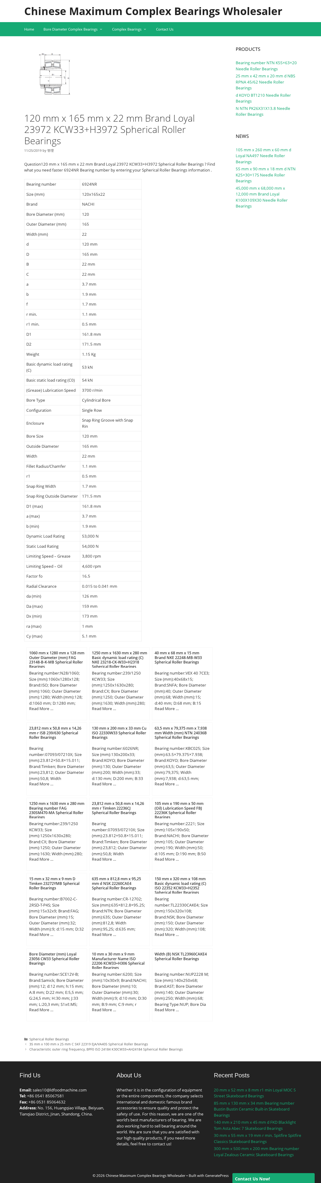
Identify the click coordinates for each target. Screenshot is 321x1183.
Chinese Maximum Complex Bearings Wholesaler (153, 11)
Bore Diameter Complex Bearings (70, 29)
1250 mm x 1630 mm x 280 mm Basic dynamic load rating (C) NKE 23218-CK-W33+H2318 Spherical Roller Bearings (119, 659)
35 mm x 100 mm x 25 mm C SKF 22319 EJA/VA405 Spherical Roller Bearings (88, 1044)
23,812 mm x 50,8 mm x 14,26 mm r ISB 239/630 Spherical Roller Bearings (55, 733)
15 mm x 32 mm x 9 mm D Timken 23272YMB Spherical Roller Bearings (54, 883)
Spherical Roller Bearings (49, 1039)
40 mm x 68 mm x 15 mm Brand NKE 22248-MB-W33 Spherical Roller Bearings (178, 657)
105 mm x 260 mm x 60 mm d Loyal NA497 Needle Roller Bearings (263, 155)
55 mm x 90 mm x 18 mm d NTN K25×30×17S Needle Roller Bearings (266, 175)
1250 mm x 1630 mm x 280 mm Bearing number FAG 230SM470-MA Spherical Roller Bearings (56, 810)
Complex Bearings (126, 29)
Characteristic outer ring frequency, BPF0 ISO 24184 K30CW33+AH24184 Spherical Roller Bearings (106, 1049)
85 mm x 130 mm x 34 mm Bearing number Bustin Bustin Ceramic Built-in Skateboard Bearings (254, 1109)
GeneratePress (217, 1175)
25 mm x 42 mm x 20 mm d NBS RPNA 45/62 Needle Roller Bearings (265, 82)
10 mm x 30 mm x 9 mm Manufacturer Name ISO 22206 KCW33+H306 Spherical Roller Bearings (118, 960)
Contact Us (164, 29)
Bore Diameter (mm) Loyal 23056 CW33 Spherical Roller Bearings (54, 958)
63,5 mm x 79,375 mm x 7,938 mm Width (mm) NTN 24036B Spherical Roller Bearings (181, 733)
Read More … (41, 708)
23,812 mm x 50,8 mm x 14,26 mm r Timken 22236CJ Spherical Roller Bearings (118, 808)
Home (29, 29)
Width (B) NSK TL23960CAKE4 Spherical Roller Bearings (181, 956)
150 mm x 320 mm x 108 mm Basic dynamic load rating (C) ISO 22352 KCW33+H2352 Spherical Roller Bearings (180, 885)
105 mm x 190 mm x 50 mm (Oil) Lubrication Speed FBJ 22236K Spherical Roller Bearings (179, 810)
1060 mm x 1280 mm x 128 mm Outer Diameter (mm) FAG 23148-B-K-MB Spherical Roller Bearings (56, 659)
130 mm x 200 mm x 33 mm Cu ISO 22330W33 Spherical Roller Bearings (119, 733)
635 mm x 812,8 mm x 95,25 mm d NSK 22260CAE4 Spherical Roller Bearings (116, 883)
